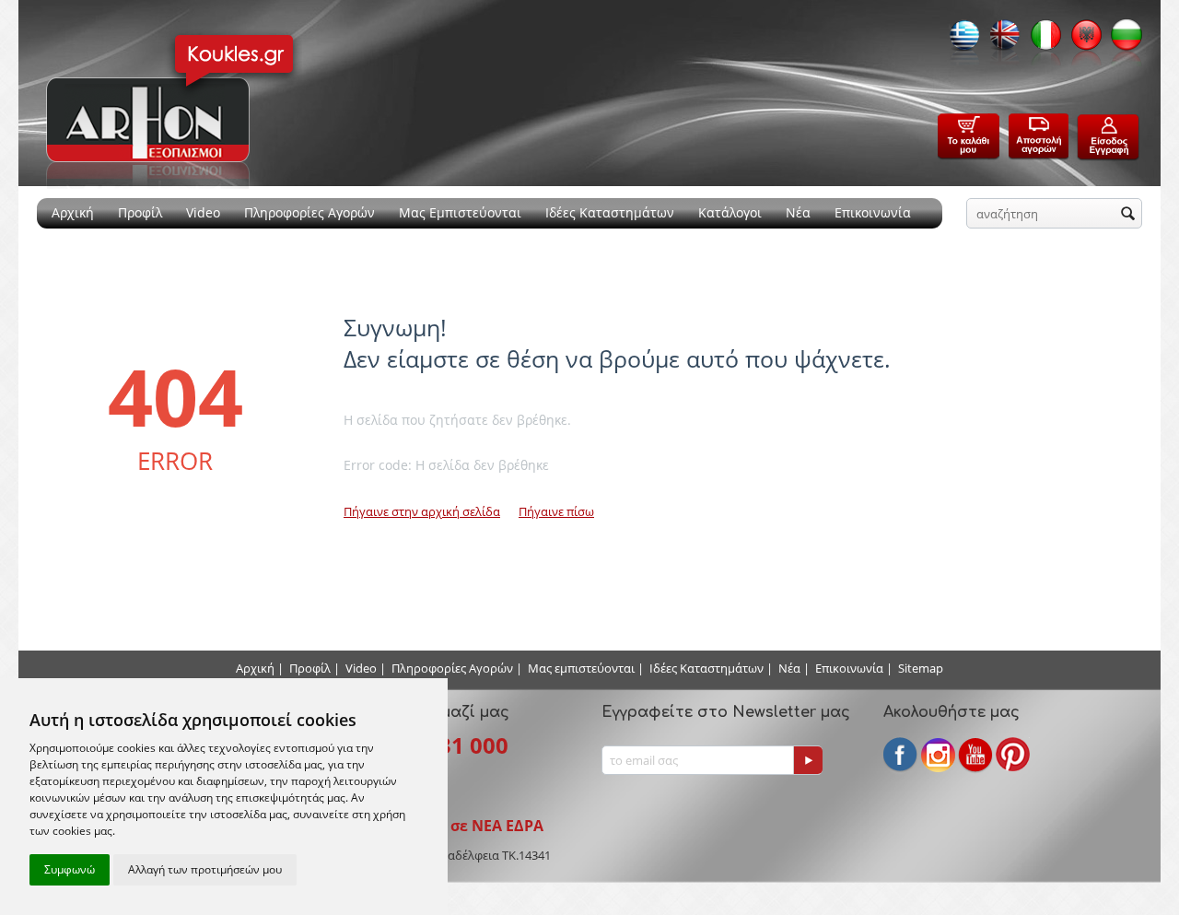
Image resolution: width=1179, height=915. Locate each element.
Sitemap (920, 668)
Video (203, 212)
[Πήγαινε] (808, 760)
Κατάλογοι (730, 212)
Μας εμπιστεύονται (581, 668)
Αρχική (73, 212)
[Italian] (1041, 40)
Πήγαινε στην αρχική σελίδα (422, 511)
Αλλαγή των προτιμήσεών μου (205, 869)
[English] (1000, 40)
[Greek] (960, 40)
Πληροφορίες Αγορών (309, 212)
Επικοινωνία (873, 212)
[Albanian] (1081, 40)
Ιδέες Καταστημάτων (609, 212)
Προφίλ (140, 212)
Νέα (798, 212)
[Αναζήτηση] (1128, 215)
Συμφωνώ (69, 869)
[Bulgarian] (1122, 40)
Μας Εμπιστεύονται (460, 212)
